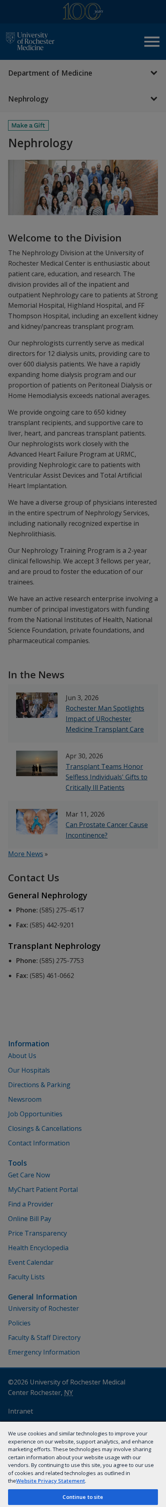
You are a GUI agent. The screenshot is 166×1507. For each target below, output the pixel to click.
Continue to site (82, 1497)
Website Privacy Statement (50, 1480)
